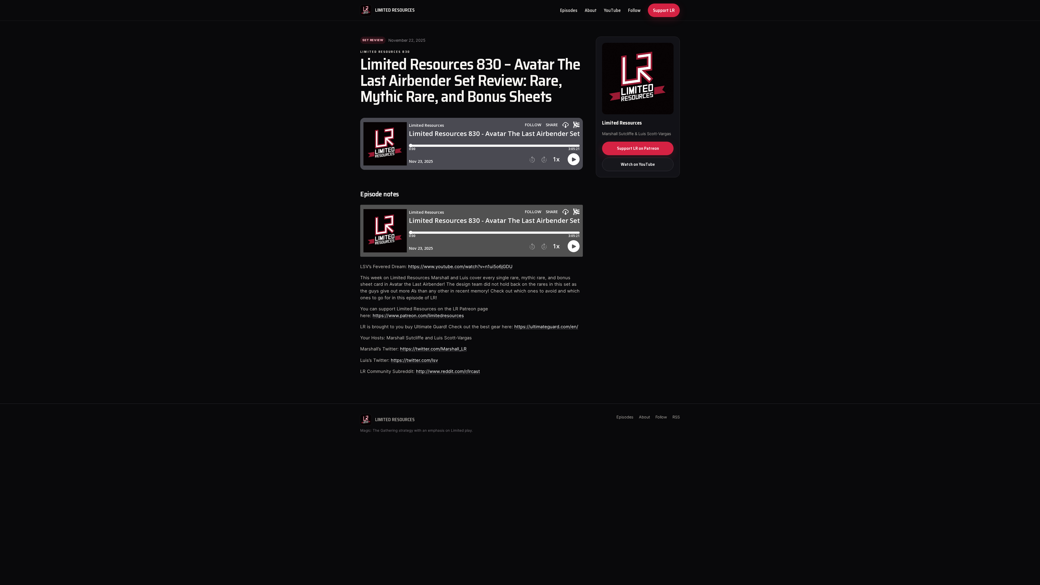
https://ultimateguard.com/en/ (546, 326)
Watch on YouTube (638, 164)
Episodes (568, 10)
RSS (676, 417)
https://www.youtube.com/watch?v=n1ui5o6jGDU (460, 266)
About (591, 10)
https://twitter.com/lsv (414, 360)
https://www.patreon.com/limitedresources (418, 315)
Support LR (664, 10)
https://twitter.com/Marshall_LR (433, 349)
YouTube (612, 10)
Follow (634, 10)
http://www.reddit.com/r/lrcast (448, 371)
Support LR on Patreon (638, 148)
